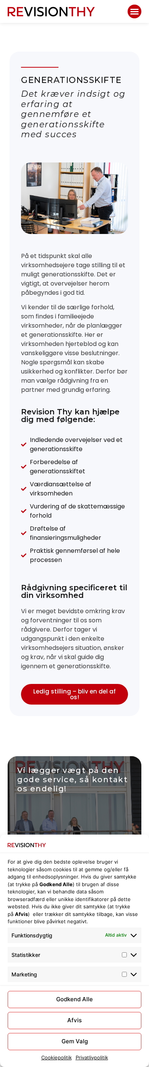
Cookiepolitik (56, 1057)
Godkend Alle (74, 999)
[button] (134, 11)
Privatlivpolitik (92, 1057)
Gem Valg (75, 1041)
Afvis (74, 1020)
